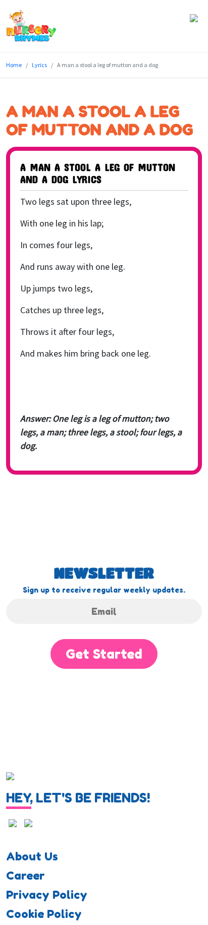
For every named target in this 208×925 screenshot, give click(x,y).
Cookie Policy (44, 913)
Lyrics (39, 65)
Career (25, 875)
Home (14, 65)
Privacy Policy (46, 894)
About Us (32, 856)
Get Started (104, 654)
